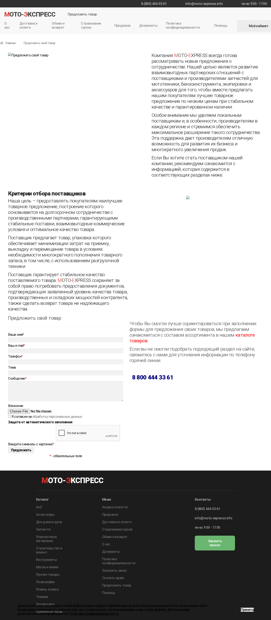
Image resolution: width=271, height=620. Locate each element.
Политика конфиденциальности (183, 25)
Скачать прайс (113, 578)
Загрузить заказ (114, 570)
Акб (39, 507)
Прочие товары (47, 575)
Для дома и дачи (49, 522)
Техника (42, 597)
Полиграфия (45, 582)
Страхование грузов (91, 25)
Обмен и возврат (58, 25)
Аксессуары (45, 515)
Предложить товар (82, 14)
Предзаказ (122, 26)
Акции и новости (114, 507)
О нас (7, 25)
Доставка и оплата (28, 25)
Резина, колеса (47, 589)
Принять (247, 610)
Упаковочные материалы (46, 539)
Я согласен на (46, 417)
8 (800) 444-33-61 (154, 4)
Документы (148, 26)
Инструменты (46, 560)
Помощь (220, 26)
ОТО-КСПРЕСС (30, 14)
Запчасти (43, 529)
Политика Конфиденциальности (94, 614)
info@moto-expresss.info (204, 4)
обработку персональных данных (57, 417)
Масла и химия (47, 567)
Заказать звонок (215, 543)
